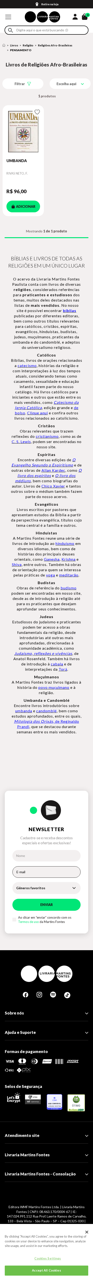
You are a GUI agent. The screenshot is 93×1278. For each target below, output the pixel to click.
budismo (69, 588)
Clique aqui (37, 413)
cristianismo (47, 436)
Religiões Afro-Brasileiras (55, 45)
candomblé (46, 710)
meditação (68, 575)
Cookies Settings (47, 1258)
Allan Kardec (53, 470)
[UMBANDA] (23, 131)
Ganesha (52, 559)
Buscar (10, 30)
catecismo (27, 365)
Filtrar (20, 84)
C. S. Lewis (21, 441)
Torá (63, 669)
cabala (57, 664)
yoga (50, 575)
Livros (14, 45)
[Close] (86, 1232)
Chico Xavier (53, 486)
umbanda (23, 710)
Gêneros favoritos (30, 888)
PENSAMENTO (20, 50)
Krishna (69, 559)
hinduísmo (65, 543)
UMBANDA (16, 160)
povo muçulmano (53, 687)
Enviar (46, 905)
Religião (28, 45)
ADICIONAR (25, 206)
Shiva (17, 564)
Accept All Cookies (46, 1270)
